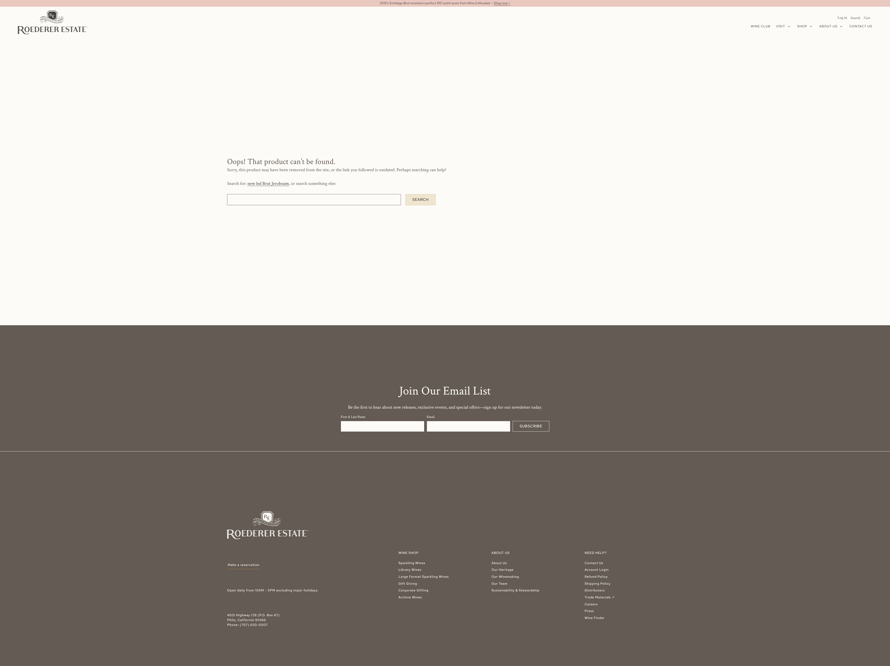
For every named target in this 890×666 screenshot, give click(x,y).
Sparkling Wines (411, 563)
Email (431, 417)
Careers (591, 604)
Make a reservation (243, 565)
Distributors (595, 590)
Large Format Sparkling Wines (423, 577)
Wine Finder (595, 618)
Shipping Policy (597, 584)
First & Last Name (353, 417)
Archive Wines (410, 597)
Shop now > (502, 3)
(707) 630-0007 (254, 625)
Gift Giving (407, 584)
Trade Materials (600, 597)
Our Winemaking (505, 577)
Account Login (597, 570)
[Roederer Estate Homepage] (52, 22)
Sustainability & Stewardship (516, 590)
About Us (499, 563)
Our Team (500, 584)
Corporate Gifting (413, 590)
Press (589, 611)
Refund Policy (596, 577)
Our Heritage (503, 570)
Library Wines (409, 570)
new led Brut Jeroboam (268, 183)
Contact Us (594, 563)
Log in (842, 17)
